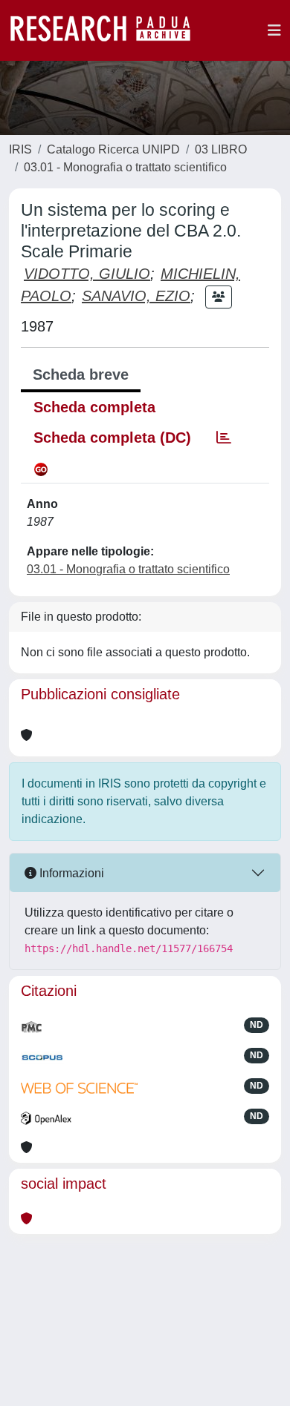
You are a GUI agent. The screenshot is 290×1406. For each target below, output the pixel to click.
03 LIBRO (221, 149)
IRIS (20, 149)
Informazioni (70, 873)
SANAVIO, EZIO (136, 296)
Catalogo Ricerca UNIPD (113, 149)
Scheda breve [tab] (81, 374)
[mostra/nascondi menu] (274, 30)
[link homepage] (108, 30)
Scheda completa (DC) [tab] (112, 437)
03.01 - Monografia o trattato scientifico (125, 167)
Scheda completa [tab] (94, 407)
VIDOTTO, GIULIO (87, 273)
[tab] (224, 437)
